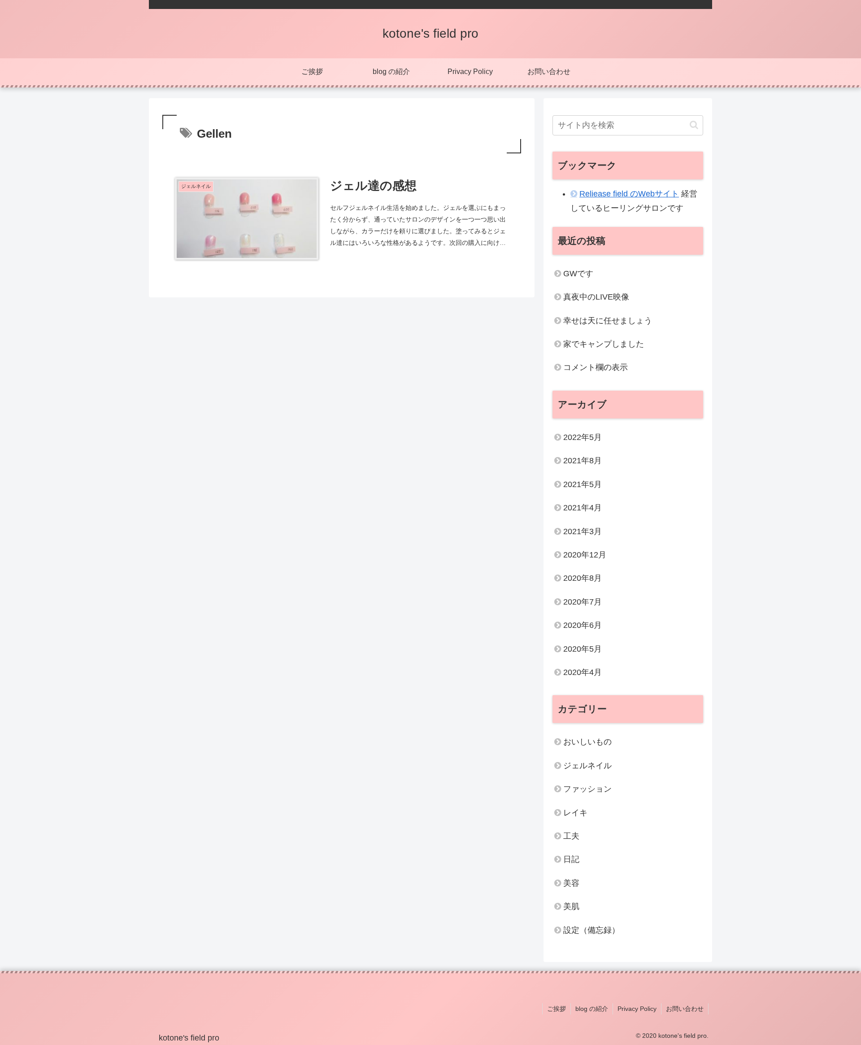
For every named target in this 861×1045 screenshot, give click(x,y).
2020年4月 (582, 672)
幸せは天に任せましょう (607, 320)
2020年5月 (582, 648)
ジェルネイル (587, 765)
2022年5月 (582, 437)
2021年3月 (582, 531)
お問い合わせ (685, 1008)
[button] (694, 125)
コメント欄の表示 (595, 367)
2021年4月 (582, 507)
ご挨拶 (556, 1008)
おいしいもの (587, 741)
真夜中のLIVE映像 (596, 296)
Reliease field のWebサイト (629, 193)
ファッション (587, 788)
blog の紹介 (591, 1008)
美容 (571, 883)
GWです (578, 273)
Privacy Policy (637, 1008)
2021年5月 (582, 484)
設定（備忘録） (591, 929)
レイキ (575, 812)
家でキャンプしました (603, 344)
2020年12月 (584, 554)
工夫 (571, 836)
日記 (571, 859)
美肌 (571, 906)
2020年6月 (582, 625)
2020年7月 (582, 601)
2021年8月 (582, 460)
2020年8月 (582, 578)
